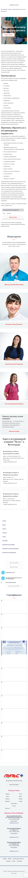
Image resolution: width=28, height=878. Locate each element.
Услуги (7, 796)
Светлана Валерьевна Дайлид (14, 404)
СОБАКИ (5, 858)
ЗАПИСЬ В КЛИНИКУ (15, 562)
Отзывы (20, 801)
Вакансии (7, 801)
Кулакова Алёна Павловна (14, 324)
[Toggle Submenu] (24, 521)
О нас (20, 794)
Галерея (20, 798)
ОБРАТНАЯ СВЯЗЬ (14, 784)
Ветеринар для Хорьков (18, 858)
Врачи (20, 796)
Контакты (7, 808)
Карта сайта (14, 803)
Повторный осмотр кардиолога (11, 210)
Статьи (14, 806)
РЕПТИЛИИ (19, 861)
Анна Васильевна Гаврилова (14, 364)
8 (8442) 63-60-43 (14, 5)
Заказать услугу (8, 34)
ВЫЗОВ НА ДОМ (15, 567)
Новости (8, 798)
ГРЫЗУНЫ (8, 861)
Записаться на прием (14, 431)
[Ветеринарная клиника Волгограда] (9, 2)
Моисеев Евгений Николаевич (14, 284)
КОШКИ (9, 858)
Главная (7, 794)
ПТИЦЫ (13, 861)
